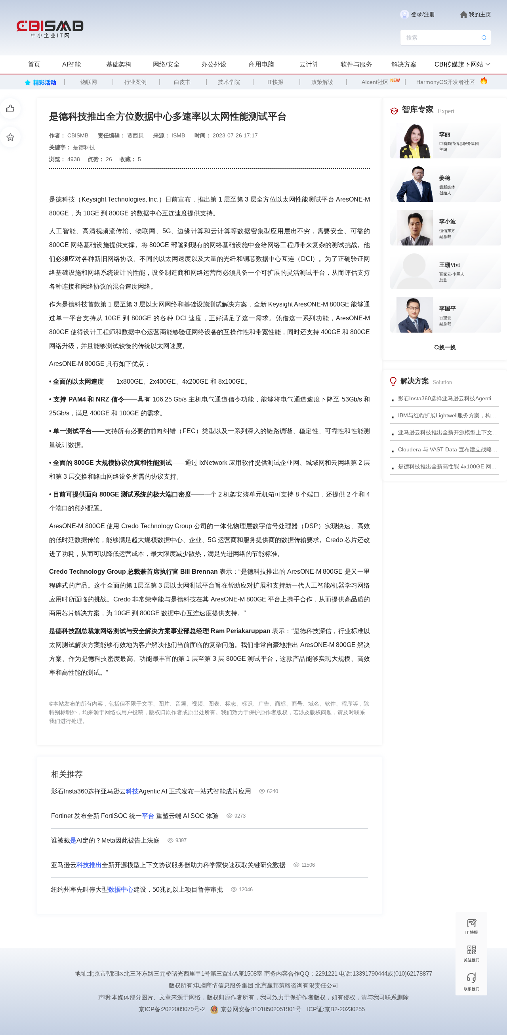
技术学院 (229, 82)
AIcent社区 (375, 82)
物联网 (88, 82)
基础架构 (119, 64)
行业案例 (135, 82)
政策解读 (322, 82)
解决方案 (404, 64)
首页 (34, 64)
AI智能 (71, 64)
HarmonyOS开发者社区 (445, 82)
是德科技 (84, 147)
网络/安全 (166, 64)
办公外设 (214, 64)
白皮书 (182, 82)
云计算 (308, 64)
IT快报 (275, 82)
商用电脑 (261, 64)
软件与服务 (356, 64)
